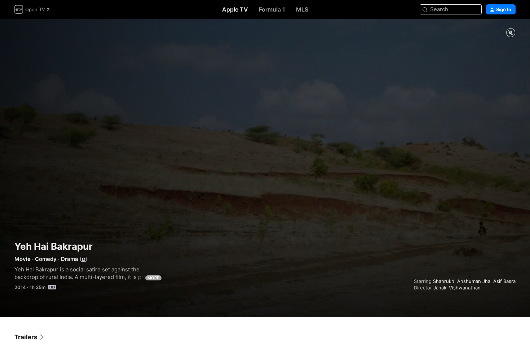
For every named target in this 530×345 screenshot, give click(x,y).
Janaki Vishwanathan (457, 288)
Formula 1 (272, 9)
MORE (153, 277)
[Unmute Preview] (510, 33)
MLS (302, 9)
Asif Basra (504, 281)
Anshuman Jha (473, 281)
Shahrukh (443, 281)
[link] (29, 337)
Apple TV (235, 9)
